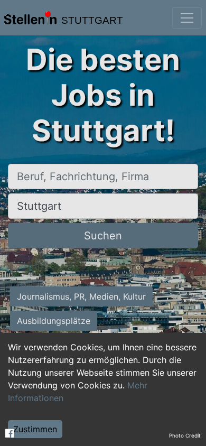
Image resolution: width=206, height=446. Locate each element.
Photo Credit (185, 435)
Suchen (103, 235)
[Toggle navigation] (187, 18)
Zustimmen (35, 429)
